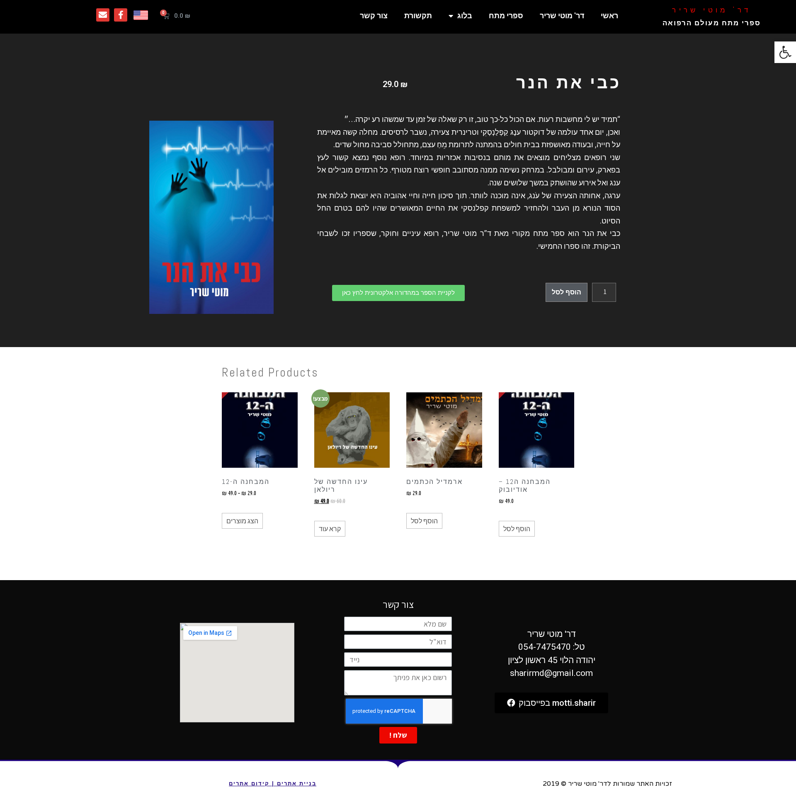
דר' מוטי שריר (562, 15)
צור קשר (374, 15)
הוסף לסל (566, 292)
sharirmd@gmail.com (551, 673)
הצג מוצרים (242, 521)
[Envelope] (102, 15)
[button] (398, 293)
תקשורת (418, 15)
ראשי (609, 15)
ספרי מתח (506, 15)
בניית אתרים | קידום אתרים (272, 783)
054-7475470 (544, 647)
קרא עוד (330, 528)
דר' (711, 10)
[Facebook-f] (120, 15)
